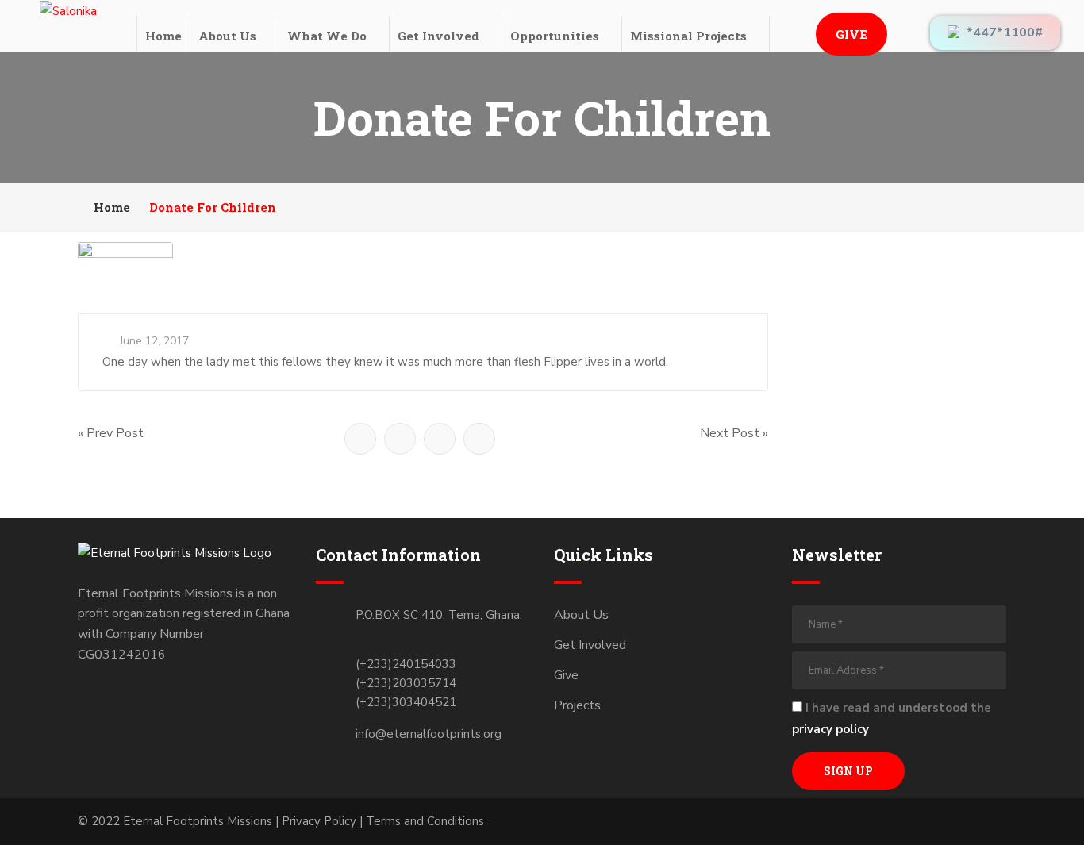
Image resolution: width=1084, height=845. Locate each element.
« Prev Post (111, 433)
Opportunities (554, 36)
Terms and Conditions (425, 821)
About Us (227, 36)
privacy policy (830, 729)
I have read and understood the (891, 718)
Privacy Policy (319, 821)
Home (163, 36)
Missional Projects (688, 36)
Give (851, 34)
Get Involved (438, 36)
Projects (577, 705)
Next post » (734, 433)
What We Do (327, 36)
